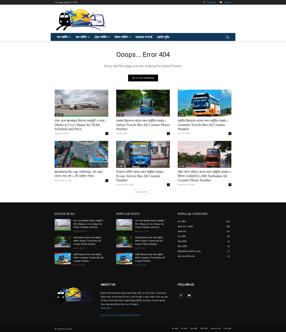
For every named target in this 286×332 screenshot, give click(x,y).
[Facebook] (204, 2)
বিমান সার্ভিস (59, 115)
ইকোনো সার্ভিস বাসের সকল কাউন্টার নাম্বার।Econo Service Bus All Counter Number (140, 176)
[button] (227, 37)
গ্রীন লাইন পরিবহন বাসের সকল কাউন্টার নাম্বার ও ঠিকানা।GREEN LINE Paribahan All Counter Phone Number (204, 176)
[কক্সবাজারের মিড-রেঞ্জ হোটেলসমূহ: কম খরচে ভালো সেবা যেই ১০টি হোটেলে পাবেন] (81, 154)
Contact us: (107, 315)
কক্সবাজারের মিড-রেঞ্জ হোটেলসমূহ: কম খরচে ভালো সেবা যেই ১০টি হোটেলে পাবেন (79, 174)
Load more (142, 191)
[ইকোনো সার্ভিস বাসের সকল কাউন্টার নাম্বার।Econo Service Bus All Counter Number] (143, 154)
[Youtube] (221, 2)
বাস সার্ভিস (120, 115)
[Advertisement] (168, 19)
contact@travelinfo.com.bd (126, 315)
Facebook (211, 2)
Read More (106, 308)
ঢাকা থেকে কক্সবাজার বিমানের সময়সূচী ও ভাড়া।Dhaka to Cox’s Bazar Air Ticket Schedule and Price (81, 125)
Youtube (227, 2)
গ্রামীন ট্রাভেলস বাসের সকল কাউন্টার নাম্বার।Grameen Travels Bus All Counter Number (203, 125)
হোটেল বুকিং (59, 166)
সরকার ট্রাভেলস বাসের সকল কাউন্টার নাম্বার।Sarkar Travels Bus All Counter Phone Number (143, 125)
